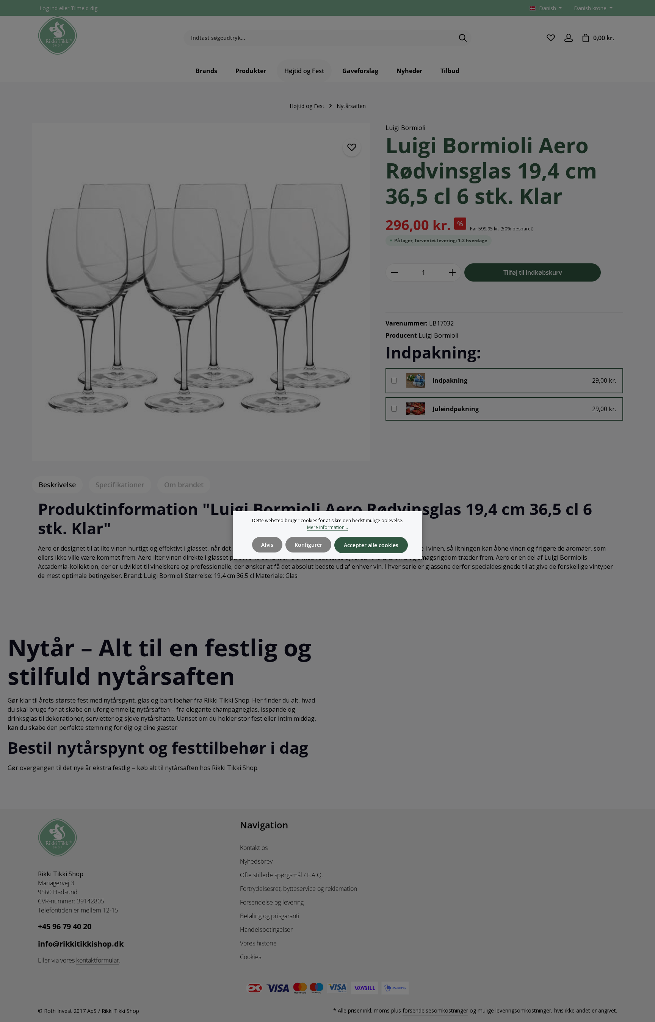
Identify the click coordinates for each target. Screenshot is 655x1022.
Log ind (48, 8)
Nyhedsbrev (256, 861)
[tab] (57, 484)
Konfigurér (308, 544)
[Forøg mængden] (452, 272)
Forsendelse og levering (272, 902)
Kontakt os (254, 848)
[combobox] (318, 38)
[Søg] (463, 38)
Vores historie (258, 943)
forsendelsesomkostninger (435, 1010)
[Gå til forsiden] (57, 35)
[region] (201, 292)
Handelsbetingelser (266, 929)
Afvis (267, 544)
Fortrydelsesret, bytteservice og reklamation (298, 888)
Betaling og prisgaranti (269, 916)
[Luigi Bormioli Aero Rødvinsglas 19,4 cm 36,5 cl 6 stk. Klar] (201, 292)
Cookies (250, 957)
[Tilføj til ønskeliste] (352, 147)
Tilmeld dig (84, 8)
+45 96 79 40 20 (64, 926)
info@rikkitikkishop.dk (81, 944)
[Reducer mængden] (394, 272)
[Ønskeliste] (550, 38)
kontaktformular (97, 960)
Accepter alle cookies (371, 545)
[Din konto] (568, 38)
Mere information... (327, 527)
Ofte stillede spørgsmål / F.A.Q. (281, 875)
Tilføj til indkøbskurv (532, 272)
